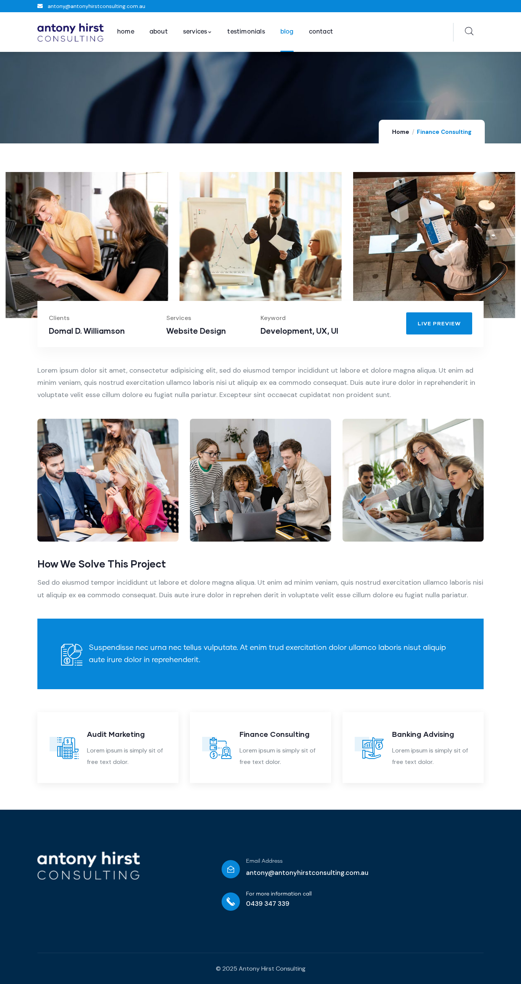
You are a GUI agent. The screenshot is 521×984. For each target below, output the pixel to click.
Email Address (264, 861)
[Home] (70, 32)
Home (400, 132)
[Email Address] (231, 869)
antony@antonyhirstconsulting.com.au (307, 872)
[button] (510, 249)
